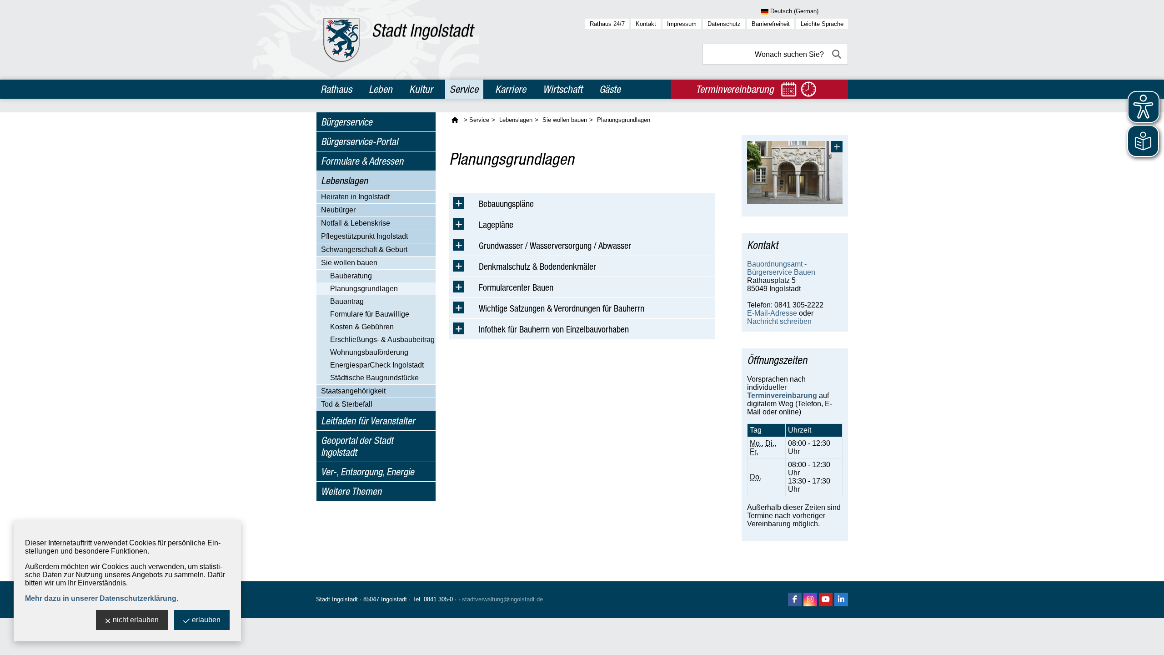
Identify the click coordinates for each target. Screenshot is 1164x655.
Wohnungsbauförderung (369, 352)
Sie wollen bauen (349, 263)
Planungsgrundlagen (364, 288)
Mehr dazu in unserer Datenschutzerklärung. (101, 598)
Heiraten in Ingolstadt (355, 197)
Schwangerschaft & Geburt (364, 249)
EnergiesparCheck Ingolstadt (377, 365)
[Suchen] (837, 54)
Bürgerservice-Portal (359, 141)
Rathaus (336, 89)
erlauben (206, 620)
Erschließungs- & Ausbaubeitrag (382, 339)
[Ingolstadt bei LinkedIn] (841, 599)
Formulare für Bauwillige (369, 314)
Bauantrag (347, 301)
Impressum (682, 23)
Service (464, 89)
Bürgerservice (346, 122)
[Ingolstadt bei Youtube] (826, 599)
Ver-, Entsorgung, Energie (367, 472)
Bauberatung (351, 276)
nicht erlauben (136, 620)
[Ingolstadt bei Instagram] (810, 599)
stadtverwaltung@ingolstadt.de (502, 599)
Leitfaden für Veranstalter (368, 421)
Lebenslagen (344, 180)
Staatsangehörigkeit (353, 391)
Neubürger (338, 210)
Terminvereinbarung (782, 395)
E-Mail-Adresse (772, 313)
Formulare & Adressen (362, 161)
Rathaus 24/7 (607, 23)
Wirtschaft (562, 89)
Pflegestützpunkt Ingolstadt (364, 236)
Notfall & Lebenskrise (355, 223)
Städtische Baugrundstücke (374, 378)
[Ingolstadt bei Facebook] (795, 599)
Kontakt (646, 23)
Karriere (510, 89)
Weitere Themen (351, 491)
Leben (380, 89)
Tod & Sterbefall (346, 404)
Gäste (610, 89)
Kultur (421, 89)
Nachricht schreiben (779, 321)
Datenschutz (724, 23)
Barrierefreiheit (771, 23)
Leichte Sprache (822, 23)
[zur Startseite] (399, 40)
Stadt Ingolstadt (337, 599)
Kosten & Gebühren (362, 327)
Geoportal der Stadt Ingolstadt (357, 446)
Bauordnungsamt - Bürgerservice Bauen (781, 268)
